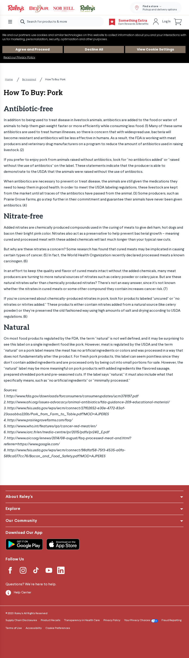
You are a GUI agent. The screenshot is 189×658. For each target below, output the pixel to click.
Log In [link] (166, 21)
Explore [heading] (13, 509)
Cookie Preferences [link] (57, 628)
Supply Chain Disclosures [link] (21, 620)
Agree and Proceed (32, 49)
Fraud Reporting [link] (171, 620)
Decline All (94, 49)
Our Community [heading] (21, 521)
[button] (177, 21)
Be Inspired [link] (29, 79)
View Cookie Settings (155, 49)
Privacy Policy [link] (111, 620)
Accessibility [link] (34, 628)
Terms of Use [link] (14, 628)
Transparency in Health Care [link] (82, 620)
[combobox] (61, 22)
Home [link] (9, 79)
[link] (51, 8)
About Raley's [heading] (19, 497)
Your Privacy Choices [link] (137, 620)
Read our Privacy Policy (19, 57)
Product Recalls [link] (50, 620)
